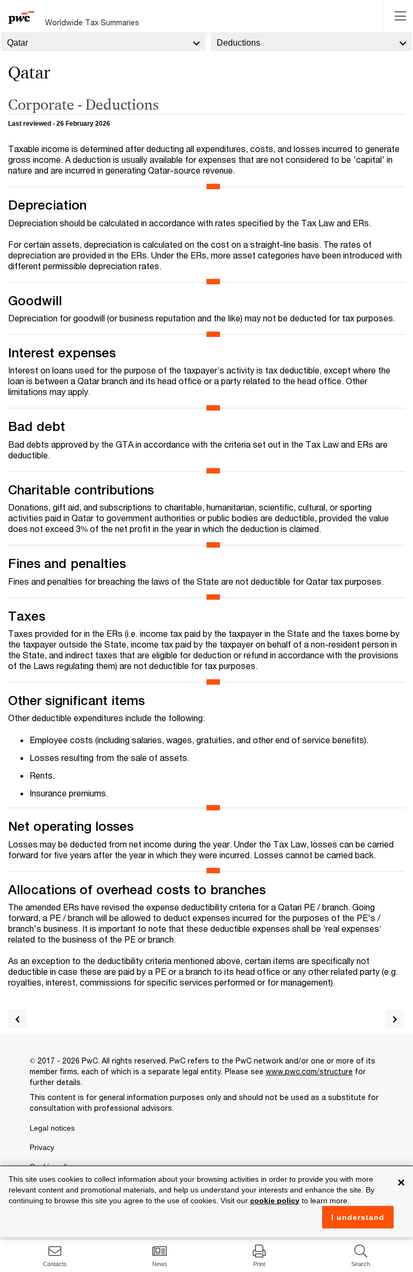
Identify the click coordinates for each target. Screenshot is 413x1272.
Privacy (42, 1147)
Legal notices (52, 1128)
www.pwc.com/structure (309, 1071)
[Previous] (17, 1018)
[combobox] (103, 42)
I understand (357, 1217)
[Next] (395, 1018)
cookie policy (275, 1200)
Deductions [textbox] (238, 42)
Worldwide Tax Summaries (92, 22)
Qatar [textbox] (17, 42)
